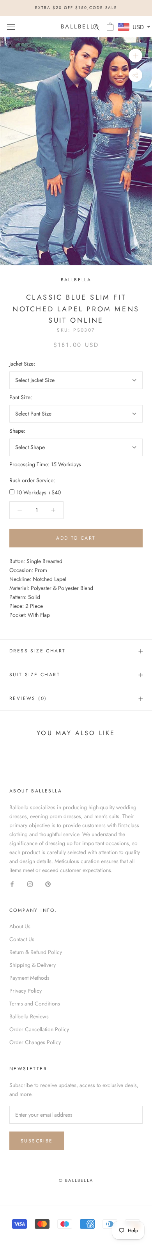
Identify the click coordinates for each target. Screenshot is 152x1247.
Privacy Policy (25, 991)
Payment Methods (29, 978)
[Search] (96, 26)
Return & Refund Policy (35, 952)
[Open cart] (110, 26)
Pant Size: (20, 397)
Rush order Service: (32, 480)
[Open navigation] (11, 26)
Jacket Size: (22, 364)
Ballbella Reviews (29, 1016)
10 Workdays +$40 (38, 492)
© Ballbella (76, 1180)
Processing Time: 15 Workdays (45, 464)
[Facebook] (12, 883)
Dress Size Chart (37, 650)
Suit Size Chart (34, 674)
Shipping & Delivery (32, 965)
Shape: (17, 431)
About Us (19, 926)
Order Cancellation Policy (39, 1029)
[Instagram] (30, 883)
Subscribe (37, 1140)
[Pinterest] (48, 883)
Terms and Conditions (34, 1003)
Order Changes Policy (35, 1042)
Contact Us (21, 939)
